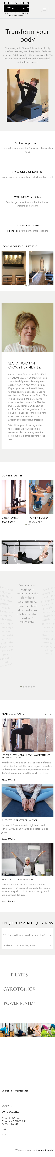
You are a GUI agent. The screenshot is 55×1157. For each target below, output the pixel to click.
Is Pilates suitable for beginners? (19, 945)
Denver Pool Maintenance (15, 1090)
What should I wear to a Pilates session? (24, 935)
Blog (4, 1134)
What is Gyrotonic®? (14, 1120)
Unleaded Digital (44, 1150)
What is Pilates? (11, 1117)
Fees (4, 1129)
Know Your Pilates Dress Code (19, 820)
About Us (7, 1106)
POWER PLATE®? (10, 1124)
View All (49, 714)
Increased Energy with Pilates (19, 879)
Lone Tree (14, 230)
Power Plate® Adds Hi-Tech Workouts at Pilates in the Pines (26, 756)
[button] (26, 285)
